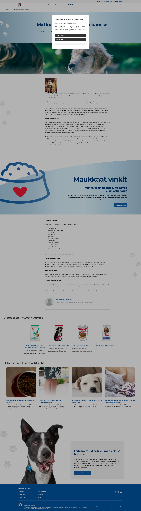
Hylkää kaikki (59, 39)
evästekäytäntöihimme (67, 31)
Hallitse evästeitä (60, 44)
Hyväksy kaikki (60, 35)
